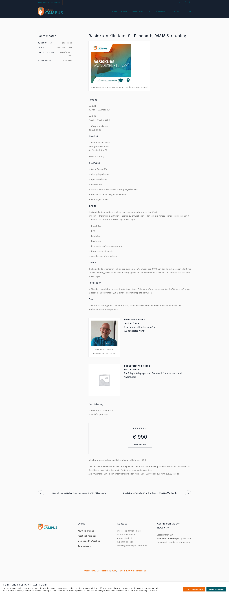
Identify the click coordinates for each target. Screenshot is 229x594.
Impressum (89, 570)
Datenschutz (103, 570)
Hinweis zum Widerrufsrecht (132, 570)
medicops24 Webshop (89, 541)
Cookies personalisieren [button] (194, 589)
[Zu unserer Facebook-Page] (179, 2)
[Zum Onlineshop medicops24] (186, 2)
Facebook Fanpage (87, 536)
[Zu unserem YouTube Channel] (183, 2)
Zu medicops (84, 546)
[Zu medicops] (189, 2)
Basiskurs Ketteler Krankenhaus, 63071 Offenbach (79, 493)
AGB (114, 570)
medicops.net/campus (168, 538)
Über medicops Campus (49, 2)
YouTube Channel (86, 531)
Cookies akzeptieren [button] (216, 589)
